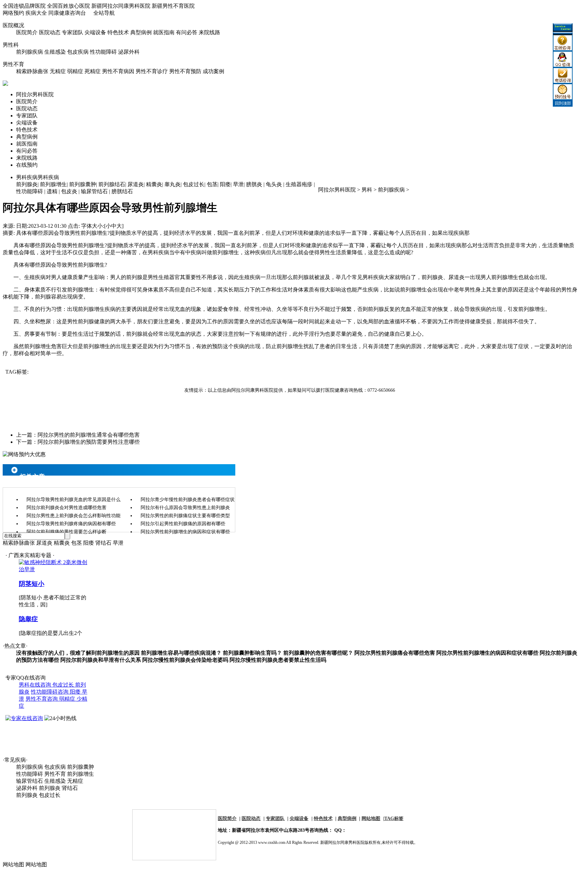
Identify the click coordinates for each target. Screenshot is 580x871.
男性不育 (13, 64)
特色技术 (118, 32)
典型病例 (141, 32)
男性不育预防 (185, 71)
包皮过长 (193, 184)
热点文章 (15, 646)
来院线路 (209, 32)
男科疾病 (37, 177)
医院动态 (49, 32)
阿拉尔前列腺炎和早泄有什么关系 (100, 660)
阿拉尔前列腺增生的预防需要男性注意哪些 (89, 442)
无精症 (58, 71)
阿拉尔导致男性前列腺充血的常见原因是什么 (73, 499)
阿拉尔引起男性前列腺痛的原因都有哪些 (183, 523)
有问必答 (186, 32)
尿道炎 (136, 184)
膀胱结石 (122, 191)
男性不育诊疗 (152, 71)
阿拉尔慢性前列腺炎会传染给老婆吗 (185, 660)
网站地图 (370, 818)
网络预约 (13, 13)
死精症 (93, 71)
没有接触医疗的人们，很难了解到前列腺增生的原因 (78, 653)
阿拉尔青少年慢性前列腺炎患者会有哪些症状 (188, 499)
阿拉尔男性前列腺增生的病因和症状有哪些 (185, 531)
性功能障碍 (103, 52)
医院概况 (13, 25)
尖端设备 (95, 32)
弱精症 (75, 71)
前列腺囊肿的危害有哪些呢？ (318, 653)
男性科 (11, 45)
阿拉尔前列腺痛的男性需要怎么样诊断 (66, 531)
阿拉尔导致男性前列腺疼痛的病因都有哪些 (71, 523)
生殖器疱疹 (299, 184)
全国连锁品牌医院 (24, 6)
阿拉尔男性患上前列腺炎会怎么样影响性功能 (73, 515)
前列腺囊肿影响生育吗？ (252, 653)
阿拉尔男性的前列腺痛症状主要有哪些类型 (185, 515)
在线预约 (27, 165)
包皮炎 (69, 191)
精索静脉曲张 (32, 71)
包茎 (212, 184)
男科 (366, 190)
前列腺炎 (27, 184)
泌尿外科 (129, 52)
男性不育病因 (118, 71)
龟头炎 (274, 184)
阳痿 (225, 184)
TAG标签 (393, 818)
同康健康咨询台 (67, 13)
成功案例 (213, 71)
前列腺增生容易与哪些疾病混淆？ (181, 653)
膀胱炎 (254, 184)
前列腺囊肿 (82, 184)
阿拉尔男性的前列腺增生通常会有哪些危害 (89, 435)
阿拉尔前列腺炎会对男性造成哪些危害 (66, 507)
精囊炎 (154, 184)
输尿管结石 (94, 191)
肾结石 (103, 543)
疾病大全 (36, 13)
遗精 (52, 191)
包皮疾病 (78, 52)
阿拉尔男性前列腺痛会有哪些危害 (394, 653)
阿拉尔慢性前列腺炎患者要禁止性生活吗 (278, 660)
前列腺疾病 (29, 52)
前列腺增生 (53, 184)
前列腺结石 (111, 184)
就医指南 (164, 32)
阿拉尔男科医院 (35, 94)
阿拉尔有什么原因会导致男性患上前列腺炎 (185, 507)
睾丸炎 (172, 184)
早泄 (238, 184)
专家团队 (72, 32)
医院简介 (27, 32)
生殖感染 (55, 52)
